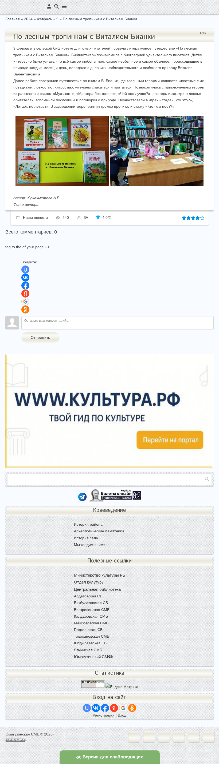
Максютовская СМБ (91, 623)
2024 (28, 19)
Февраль (44, 19)
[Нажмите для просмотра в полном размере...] (62, 185)
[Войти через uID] (25, 270)
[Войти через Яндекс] (25, 293)
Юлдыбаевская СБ (90, 643)
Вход (122, 715)
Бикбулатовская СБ (91, 603)
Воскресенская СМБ (92, 610)
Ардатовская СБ (88, 596)
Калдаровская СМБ (91, 616)
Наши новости (35, 217)
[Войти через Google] (25, 301)
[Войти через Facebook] (25, 285)
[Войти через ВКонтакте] (25, 278)
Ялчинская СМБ (88, 650)
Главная (12, 19)
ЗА (86, 217)
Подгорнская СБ (88, 630)
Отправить (40, 337)
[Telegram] (82, 500)
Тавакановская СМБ (91, 636)
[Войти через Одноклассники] (25, 309)
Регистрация (104, 715)
